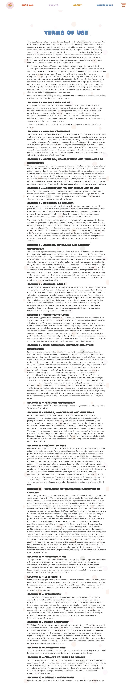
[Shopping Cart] (123, 5)
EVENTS (53, 5)
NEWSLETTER (105, 5)
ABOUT (77, 5)
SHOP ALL (27, 5)
